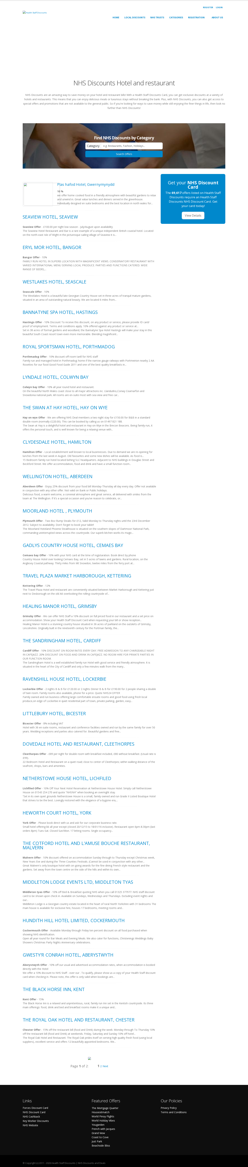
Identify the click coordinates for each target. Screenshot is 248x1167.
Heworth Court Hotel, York (57, 813)
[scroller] (241, 1162)
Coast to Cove (100, 1137)
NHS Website (30, 1125)
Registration (196, 17)
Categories (176, 17)
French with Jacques (103, 1129)
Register (208, 7)
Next (105, 1066)
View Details (193, 215)
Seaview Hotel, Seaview (50, 217)
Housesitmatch (100, 1112)
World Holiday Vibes (103, 1120)
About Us (217, 17)
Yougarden (98, 1124)
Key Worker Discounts (36, 1121)
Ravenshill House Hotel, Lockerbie (64, 679)
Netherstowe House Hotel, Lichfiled (67, 778)
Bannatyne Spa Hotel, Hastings (60, 312)
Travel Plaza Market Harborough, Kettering (77, 576)
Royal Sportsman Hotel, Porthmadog (69, 346)
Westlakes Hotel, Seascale (54, 282)
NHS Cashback (31, 1116)
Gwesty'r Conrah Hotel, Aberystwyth (68, 955)
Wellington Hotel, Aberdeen (57, 476)
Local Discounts (134, 17)
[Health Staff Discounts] (35, 12)
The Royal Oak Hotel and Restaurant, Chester (79, 1020)
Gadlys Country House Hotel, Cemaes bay (73, 545)
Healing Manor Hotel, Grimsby (60, 606)
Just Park (97, 1141)
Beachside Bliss (101, 1145)
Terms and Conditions (174, 1112)
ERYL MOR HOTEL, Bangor (52, 247)
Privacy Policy (169, 1108)
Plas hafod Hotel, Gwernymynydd (85, 184)
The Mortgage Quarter (105, 1108)
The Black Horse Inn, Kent (54, 989)
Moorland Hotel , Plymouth (57, 511)
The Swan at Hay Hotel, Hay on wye (65, 407)
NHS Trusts (157, 17)
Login (219, 7)
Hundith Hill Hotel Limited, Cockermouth (74, 920)
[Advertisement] (124, 49)
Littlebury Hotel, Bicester (54, 713)
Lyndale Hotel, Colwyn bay (55, 377)
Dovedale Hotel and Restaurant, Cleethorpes (78, 744)
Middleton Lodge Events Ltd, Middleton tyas (78, 882)
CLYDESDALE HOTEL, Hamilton (57, 442)
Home (116, 17)
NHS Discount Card (34, 1112)
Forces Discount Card (35, 1108)
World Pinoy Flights (103, 1116)
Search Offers (124, 154)
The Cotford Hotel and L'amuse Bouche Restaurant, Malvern (86, 845)
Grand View (98, 1133)
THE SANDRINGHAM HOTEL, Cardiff (62, 640)
